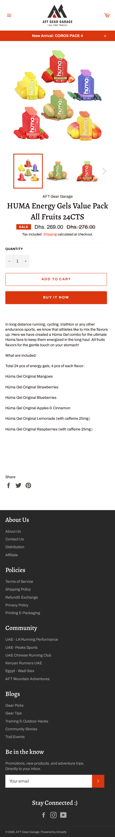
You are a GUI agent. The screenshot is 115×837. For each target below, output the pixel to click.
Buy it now (56, 297)
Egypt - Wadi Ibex (19, 671)
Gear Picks (14, 705)
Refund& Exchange (21, 597)
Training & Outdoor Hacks (26, 721)
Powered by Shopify (54, 832)
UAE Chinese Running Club (28, 655)
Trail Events (15, 737)
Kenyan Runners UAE (23, 663)
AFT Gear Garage (27, 832)
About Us (13, 531)
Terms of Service (19, 582)
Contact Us (14, 539)
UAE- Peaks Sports (21, 648)
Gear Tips (13, 713)
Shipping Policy (18, 589)
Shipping (50, 234)
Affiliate (11, 555)
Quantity (14, 249)
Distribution (14, 547)
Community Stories (21, 729)
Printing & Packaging (22, 613)
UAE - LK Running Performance (31, 639)
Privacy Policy (16, 605)
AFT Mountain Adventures (27, 679)
